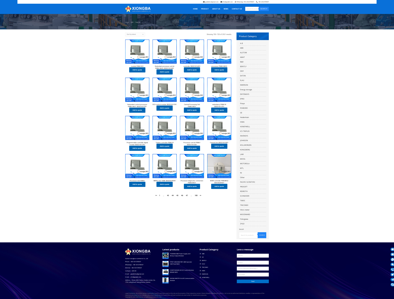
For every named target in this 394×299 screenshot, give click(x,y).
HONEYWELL (245, 126)
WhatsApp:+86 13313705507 (245, 2)
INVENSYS (244, 136)
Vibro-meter (245, 210)
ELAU (242, 80)
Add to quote (137, 70)
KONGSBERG (245, 150)
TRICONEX (244, 205)
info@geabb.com (228, 2)
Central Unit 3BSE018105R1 (219, 143)
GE (241, 113)
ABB (241, 48)
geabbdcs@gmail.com (211, 2)
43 (168, 195)
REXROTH (244, 191)
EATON (243, 76)
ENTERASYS (244, 94)
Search (263, 9)
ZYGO (242, 224)
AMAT (242, 57)
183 (196, 195)
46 (182, 195)
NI (241, 173)
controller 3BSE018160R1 (191, 66)
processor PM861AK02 (219, 66)
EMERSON (244, 85)
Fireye (242, 103)
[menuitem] (195, 8)
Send (252, 281)
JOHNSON (244, 140)
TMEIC (242, 200)
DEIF (242, 71)
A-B (241, 43)
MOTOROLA (244, 163)
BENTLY (243, 66)
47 (187, 195)
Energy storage (246, 89)
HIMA (242, 122)
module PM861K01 (137, 66)
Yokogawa (244, 219)
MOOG (242, 159)
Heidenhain (244, 117)
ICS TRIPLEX (244, 131)
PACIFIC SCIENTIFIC (247, 182)
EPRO (242, 99)
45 (177, 195)
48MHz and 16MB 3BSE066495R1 (164, 181)
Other (242, 177)
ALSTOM (243, 52)
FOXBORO (244, 108)
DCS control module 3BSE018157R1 (165, 104)
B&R (241, 62)
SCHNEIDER (244, 196)
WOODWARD (245, 214)
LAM (242, 154)
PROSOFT (243, 187)
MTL (242, 168)
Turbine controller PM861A (165, 143)
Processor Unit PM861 (137, 181)
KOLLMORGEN (245, 145)
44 (173, 195)
